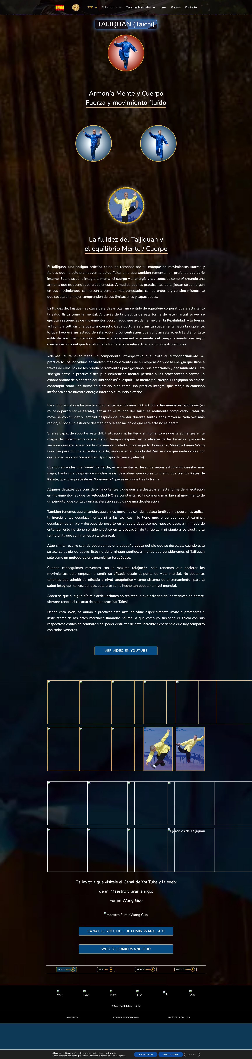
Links (163, 7)
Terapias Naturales (138, 7)
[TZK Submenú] (95, 7)
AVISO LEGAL (73, 1017)
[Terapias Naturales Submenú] (154, 7)
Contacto (191, 7)
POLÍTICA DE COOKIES (179, 1017)
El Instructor (109, 7)
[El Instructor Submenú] (120, 7)
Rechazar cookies (171, 1054)
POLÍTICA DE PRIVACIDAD (126, 1017)
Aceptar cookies (145, 1054)
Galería (176, 7)
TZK (90, 7)
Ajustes (192, 1054)
